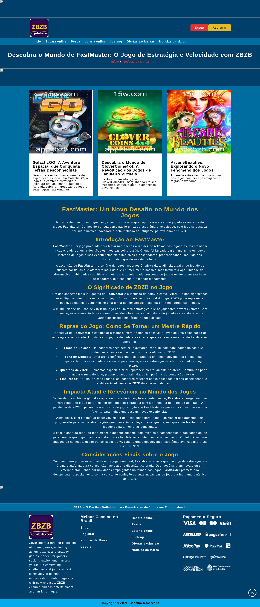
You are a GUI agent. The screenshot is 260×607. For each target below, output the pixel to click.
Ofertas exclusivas (141, 41)
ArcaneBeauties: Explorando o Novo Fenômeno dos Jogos (192, 166)
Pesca (75, 41)
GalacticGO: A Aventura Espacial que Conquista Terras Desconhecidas (56, 166)
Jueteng (116, 41)
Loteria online (95, 41)
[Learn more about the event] (130, 9)
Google (85, 546)
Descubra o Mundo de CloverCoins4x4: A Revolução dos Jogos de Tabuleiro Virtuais (126, 168)
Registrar (87, 533)
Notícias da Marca (172, 41)
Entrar (85, 527)
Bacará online (56, 41)
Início (37, 41)
